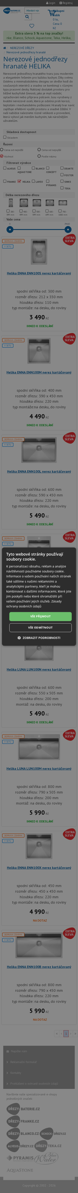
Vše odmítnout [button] (40, 627)
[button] (39, 637)
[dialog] (39, 596)
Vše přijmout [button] (40, 616)
